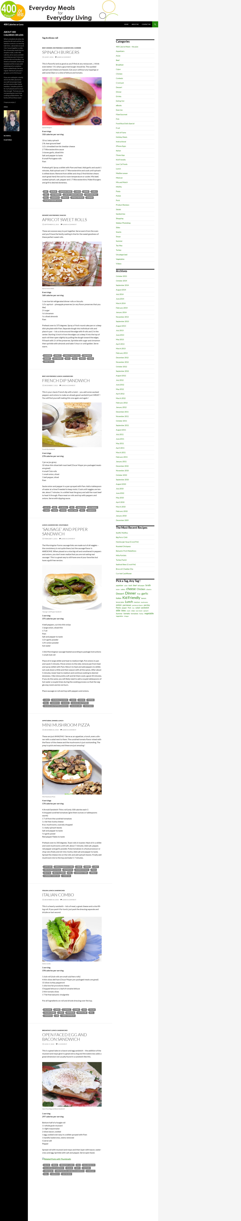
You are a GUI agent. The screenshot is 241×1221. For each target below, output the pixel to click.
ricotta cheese (59, 873)
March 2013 (121, 348)
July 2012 (120, 380)
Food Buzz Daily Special (125, 123)
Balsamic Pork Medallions (126, 551)
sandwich (55, 197)
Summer (77, 48)
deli (72, 507)
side (118, 610)
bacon (46, 1165)
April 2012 (120, 394)
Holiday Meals (121, 137)
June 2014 (120, 299)
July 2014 (120, 294)
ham (84, 1009)
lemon (143, 598)
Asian (118, 56)
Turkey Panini (121, 560)
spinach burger (77, 197)
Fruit (118, 128)
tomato (127, 613)
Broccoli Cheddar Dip (124, 569)
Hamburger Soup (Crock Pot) (127, 542)
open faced (48, 1171)
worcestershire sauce (52, 200)
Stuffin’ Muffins (122, 533)
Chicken (119, 74)
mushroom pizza (82, 870)
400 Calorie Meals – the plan (127, 47)
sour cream (139, 611)
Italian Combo (58, 894)
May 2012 (120, 389)
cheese (77, 191)
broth (148, 585)
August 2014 (121, 290)
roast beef (73, 510)
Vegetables (63, 525)
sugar (90, 358)
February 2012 (122, 403)
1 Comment (62, 1044)
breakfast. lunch (67, 1165)
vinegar (126, 616)
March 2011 (121, 452)
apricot (58, 355)
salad (137, 608)
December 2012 (122, 357)
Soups (118, 236)
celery (123, 589)
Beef (44, 48)
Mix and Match (122, 182)
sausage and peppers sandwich (56, 706)
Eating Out (120, 101)
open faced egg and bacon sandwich (70, 1171)
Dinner (49, 48)
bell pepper (141, 585)
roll (46, 197)
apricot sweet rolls (72, 355)
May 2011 (120, 443)
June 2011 (120, 439)
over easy (91, 1171)
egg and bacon (89, 1165)
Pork (118, 200)
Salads (118, 209)
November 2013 (122, 317)
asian (126, 585)
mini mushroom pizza (52, 870)
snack (82, 358)
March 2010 (121, 507)
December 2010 (122, 466)
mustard (86, 1168)
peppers (91, 700)
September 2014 (122, 285)
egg (78, 1165)
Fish (117, 119)
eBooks (119, 105)
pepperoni (70, 1012)
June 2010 (120, 493)
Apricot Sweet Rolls (64, 219)
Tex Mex (119, 245)
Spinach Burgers (60, 52)
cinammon (87, 355)
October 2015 (121, 276)
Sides (118, 227)
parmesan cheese (137, 605)
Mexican (119, 178)
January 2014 (121, 312)
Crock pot (120, 83)
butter (118, 589)
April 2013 (120, 344)
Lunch (59, 376)
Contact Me (146, 24)
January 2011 (121, 461)
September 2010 (122, 479)
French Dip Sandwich (66, 380)
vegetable (149, 613)
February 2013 (122, 353)
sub (56, 1015)
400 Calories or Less (13, 24)
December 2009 (122, 520)
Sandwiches (68, 48)
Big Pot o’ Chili (121, 537)
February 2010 (122, 511)
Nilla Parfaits (121, 555)
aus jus (47, 507)
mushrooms (144, 602)
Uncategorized (121, 254)
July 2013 (120, 330)
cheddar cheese (66, 191)
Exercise (119, 110)
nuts (68, 358)
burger (53, 191)
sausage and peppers (80, 703)
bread (55, 1165)
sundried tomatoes (51, 876)
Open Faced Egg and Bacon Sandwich (64, 1037)
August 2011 (121, 430)
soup (133, 611)
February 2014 (122, 308)
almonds (47, 355)
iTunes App (120, 155)
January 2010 (121, 516)
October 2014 (121, 281)
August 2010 (121, 484)
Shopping (119, 218)
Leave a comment (64, 57)
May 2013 (120, 339)
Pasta (118, 191)
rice (133, 608)
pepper (63, 510)
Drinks (118, 96)
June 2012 (120, 385)
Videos (118, 264)
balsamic (47, 1009)
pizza (94, 870)
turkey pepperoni (68, 1015)
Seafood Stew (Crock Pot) (126, 564)
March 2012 (121, 398)
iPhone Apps (121, 146)
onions (81, 700)
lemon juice (120, 602)
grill (46, 194)
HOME (126, 24)
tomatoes (66, 876)
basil (130, 585)
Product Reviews (122, 205)
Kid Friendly (58, 48)
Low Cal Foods (121, 164)
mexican (137, 602)
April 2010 (120, 502)
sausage (65, 703)
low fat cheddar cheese (73, 194)
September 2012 (122, 371)
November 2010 (122, 470)
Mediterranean (122, 173)
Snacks (63, 215)
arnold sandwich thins (64, 867)
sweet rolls (48, 361)
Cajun (118, 69)
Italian (45, 890)
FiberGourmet (121, 114)
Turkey (118, 250)
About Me (135, 24)
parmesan (127, 605)
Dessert (45, 215)
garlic (94, 191)
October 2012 (121, 366)
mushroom (68, 870)
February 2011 (122, 457)
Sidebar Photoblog (123, 223)
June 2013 (120, 335)
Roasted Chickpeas (123, 546)
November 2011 (122, 416)
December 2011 (122, 412)
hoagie (69, 1168)
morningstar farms (59, 700)
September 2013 (122, 321)
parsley (147, 605)
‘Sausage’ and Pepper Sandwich (65, 531)
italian (92, 1009)
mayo (78, 1168)
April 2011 (120, 448)
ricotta (47, 873)
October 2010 (121, 475)
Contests (119, 78)
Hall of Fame (121, 132)
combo (76, 1009)
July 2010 (120, 489)
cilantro (148, 589)
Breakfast (46, 1030)
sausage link (76, 706)
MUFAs (119, 187)
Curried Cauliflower (124, 573)
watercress (66, 1174)
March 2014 (121, 303)
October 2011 (121, 421)
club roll (63, 507)
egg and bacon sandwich (53, 1168)
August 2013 (121, 326)
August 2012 (121, 376)
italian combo (49, 1012)
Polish (118, 196)
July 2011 (120, 434)
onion (54, 510)
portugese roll (91, 194)
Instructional (121, 141)
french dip (81, 507)
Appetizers (46, 721)
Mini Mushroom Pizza (66, 724)
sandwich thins (81, 873)
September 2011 (122, 425)
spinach (65, 197)
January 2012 (121, 407)
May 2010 (120, 498)
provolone (82, 1012)
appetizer (48, 867)
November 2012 (122, 362)
